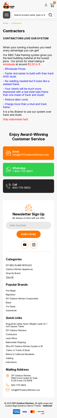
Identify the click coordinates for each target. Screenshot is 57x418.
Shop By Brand (13, 273)
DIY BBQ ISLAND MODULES (19, 265)
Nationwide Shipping (16, 342)
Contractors (11, 334)
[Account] (46, 5)
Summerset (11, 310)
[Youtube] (24, 245)
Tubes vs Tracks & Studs (18, 350)
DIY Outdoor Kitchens (16, 330)
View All (9, 277)
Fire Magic (11, 290)
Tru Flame (10, 306)
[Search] (50, 15)
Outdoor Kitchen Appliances (19, 269)
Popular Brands (17, 284)
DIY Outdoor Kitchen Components (22, 298)
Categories (14, 259)
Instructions (11, 362)
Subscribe (28, 234)
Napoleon (10, 294)
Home (6, 23)
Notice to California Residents (20, 354)
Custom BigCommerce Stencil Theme (23, 405)
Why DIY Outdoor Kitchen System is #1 (24, 346)
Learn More (11, 338)
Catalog (9, 358)
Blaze (8, 302)
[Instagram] (34, 245)
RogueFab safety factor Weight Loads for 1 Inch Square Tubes (26, 325)
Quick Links (14, 318)
